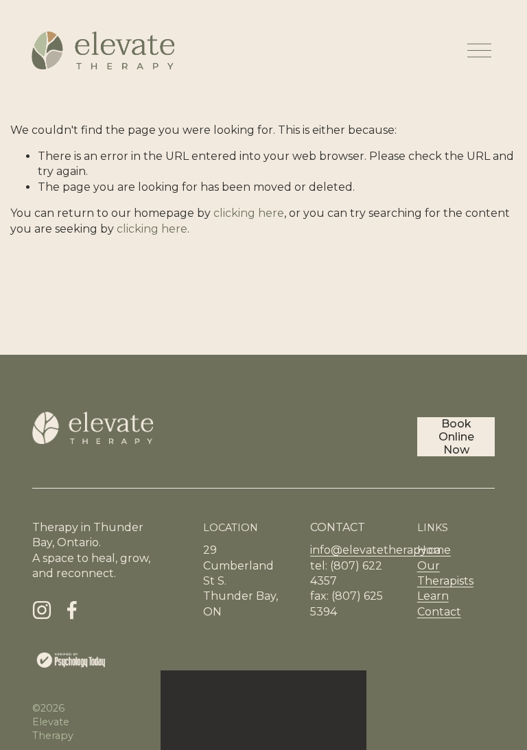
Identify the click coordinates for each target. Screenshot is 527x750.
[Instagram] (41, 610)
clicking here (248, 213)
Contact (439, 611)
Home (434, 549)
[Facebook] (72, 610)
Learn (433, 595)
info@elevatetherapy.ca (375, 549)
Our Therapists (445, 573)
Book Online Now (456, 436)
